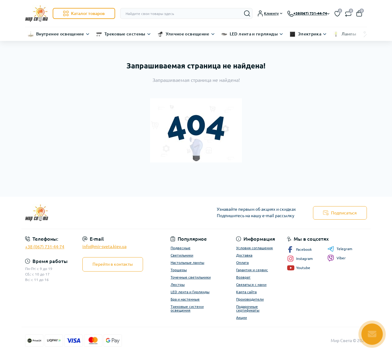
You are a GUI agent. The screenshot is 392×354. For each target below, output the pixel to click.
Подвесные (180, 248)
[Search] (247, 13)
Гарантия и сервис (252, 270)
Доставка (244, 255)
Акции (241, 317)
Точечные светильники (191, 277)
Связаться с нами (251, 284)
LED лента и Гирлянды (190, 292)
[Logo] (36, 13)
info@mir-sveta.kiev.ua (104, 246)
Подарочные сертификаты (247, 308)
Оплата (242, 263)
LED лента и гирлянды (254, 33)
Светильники (182, 255)
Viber (341, 258)
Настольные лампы (187, 263)
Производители (250, 299)
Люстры (178, 284)
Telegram (344, 249)
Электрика (309, 33)
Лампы (348, 33)
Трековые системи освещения (187, 308)
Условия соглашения (254, 248)
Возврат (243, 277)
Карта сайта (246, 292)
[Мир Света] (108, 212)
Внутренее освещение (60, 33)
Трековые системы (124, 33)
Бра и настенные (185, 299)
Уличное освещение (187, 33)
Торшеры (179, 270)
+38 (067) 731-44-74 (44, 246)
